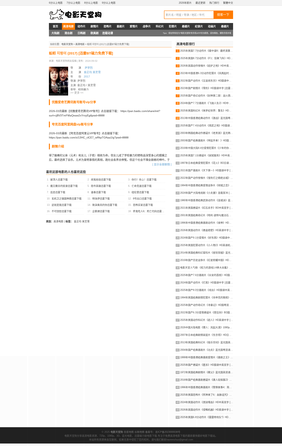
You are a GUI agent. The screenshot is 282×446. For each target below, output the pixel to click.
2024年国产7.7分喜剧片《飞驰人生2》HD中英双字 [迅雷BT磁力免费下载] (206, 103)
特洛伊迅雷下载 (101, 198)
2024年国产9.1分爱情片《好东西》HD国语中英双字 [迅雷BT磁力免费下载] (206, 237)
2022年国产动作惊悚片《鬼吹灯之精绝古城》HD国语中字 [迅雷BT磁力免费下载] (206, 177)
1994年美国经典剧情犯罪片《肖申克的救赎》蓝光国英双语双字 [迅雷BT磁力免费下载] (206, 297)
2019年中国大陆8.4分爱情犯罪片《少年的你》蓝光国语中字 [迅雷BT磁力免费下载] (206, 147)
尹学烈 (88, 67)
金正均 (88, 72)
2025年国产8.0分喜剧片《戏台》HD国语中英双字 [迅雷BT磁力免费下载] (206, 290)
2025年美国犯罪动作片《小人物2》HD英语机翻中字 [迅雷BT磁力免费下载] (206, 245)
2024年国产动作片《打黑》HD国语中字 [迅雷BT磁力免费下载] (206, 282)
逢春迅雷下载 (98, 192)
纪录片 (199, 26)
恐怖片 (108, 26)
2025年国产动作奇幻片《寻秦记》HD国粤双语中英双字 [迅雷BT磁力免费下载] (206, 305)
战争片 (147, 26)
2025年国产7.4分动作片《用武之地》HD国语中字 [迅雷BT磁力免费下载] (206, 125)
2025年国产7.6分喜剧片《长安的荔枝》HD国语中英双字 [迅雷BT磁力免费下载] (206, 275)
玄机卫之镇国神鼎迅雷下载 (67, 198)
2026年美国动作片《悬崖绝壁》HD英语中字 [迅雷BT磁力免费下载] (206, 230)
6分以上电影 (56, 2)
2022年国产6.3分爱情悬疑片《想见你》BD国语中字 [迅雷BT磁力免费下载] (206, 312)
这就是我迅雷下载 (62, 204)
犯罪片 (173, 26)
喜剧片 (121, 26)
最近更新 (200, 2)
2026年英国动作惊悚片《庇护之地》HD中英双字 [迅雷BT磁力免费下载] (206, 65)
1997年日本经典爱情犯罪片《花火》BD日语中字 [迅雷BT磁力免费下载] (206, 162)
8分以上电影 (91, 2)
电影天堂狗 (67, 44)
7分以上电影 (73, 2)
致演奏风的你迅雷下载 (104, 204)
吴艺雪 (97, 72)
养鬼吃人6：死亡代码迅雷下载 (150, 211)
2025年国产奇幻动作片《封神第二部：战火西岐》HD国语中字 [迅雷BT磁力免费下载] (206, 95)
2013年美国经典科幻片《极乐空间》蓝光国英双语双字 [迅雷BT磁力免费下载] (206, 342)
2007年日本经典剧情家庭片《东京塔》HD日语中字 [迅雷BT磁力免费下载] (206, 334)
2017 (87, 76)
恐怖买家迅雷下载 (143, 204)
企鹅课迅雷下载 (101, 211)
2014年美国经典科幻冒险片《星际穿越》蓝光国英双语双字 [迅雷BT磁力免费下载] (206, 252)
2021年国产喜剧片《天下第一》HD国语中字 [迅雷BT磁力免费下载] (206, 170)
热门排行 (214, 2)
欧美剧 (95, 33)
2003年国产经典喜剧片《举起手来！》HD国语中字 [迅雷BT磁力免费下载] (206, 140)
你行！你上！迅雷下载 (144, 179)
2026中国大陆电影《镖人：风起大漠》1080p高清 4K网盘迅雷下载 (206, 327)
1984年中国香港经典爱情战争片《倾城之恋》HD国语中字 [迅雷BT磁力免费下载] (206, 185)
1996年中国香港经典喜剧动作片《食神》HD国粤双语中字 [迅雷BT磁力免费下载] (206, 222)
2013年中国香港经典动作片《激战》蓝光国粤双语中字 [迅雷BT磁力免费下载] (206, 118)
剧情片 (95, 26)
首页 (55, 26)
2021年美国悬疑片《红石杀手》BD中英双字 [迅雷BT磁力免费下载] (206, 207)
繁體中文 (228, 2)
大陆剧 (55, 33)
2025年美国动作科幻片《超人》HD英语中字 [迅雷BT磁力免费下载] (206, 319)
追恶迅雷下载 (57, 192)
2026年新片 (185, 2)
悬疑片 (186, 26)
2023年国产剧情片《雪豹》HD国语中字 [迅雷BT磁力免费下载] (206, 88)
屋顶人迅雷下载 (59, 179)
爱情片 (134, 26)
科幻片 (160, 26)
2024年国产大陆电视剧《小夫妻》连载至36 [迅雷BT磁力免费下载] (206, 192)
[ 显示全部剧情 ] (162, 164)
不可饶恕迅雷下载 (62, 211)
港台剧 (68, 33)
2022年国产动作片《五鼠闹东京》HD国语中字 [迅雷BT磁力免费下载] (206, 80)
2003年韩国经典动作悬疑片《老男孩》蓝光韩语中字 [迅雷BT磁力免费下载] (206, 133)
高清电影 (68, 26)
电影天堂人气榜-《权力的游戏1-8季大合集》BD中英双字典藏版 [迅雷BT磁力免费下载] (206, 267)
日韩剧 (82, 33)
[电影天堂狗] (79, 14)
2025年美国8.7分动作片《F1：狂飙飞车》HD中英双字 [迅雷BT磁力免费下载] (206, 58)
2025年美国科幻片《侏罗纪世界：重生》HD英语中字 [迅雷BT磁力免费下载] (206, 110)
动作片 (82, 26)
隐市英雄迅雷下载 (101, 185)
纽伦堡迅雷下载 (140, 192)
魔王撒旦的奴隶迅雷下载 (64, 185)
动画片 (212, 26)
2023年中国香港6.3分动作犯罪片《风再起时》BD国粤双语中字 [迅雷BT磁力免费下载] (206, 73)
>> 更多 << (76, 92)
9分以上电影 (109, 2)
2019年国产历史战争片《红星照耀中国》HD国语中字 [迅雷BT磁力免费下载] (206, 260)
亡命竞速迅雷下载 (142, 185)
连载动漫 (107, 33)
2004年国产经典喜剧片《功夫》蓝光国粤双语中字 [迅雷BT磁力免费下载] (206, 349)
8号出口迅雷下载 (142, 198)
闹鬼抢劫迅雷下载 (101, 179)
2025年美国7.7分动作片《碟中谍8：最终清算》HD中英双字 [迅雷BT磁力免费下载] (206, 50)
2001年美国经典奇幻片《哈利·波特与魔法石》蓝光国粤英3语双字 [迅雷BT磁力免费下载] (206, 215)
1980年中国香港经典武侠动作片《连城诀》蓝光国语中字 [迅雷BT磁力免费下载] (206, 200)
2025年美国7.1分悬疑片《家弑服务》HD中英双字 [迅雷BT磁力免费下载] (206, 155)
